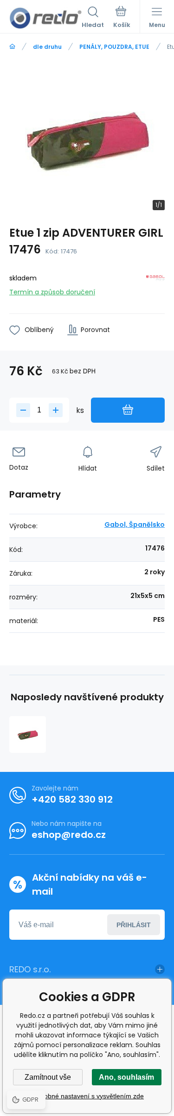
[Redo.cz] (12, 47)
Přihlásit (133, 925)
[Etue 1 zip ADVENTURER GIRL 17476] (27, 734)
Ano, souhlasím (126, 1077)
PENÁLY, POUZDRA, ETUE (114, 47)
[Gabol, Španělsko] (155, 283)
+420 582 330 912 (72, 799)
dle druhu (47, 47)
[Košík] (121, 18)
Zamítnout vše (48, 1077)
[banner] (45, 18)
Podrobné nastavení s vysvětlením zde (87, 1096)
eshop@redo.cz (69, 834)
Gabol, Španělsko (134, 524)
